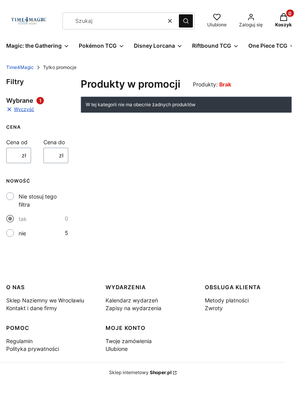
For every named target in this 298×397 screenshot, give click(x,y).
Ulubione (117, 348)
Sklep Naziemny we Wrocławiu (45, 300)
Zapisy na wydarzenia (133, 308)
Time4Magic (20, 67)
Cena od (17, 142)
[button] (186, 21)
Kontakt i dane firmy (31, 308)
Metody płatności (227, 300)
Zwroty (214, 308)
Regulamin (19, 341)
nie (22, 233)
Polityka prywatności (32, 348)
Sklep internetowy (140, 372)
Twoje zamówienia (129, 341)
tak (23, 219)
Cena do (54, 142)
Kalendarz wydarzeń (132, 300)
